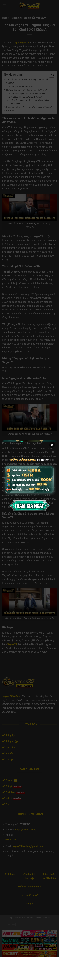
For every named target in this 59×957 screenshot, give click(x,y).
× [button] (52, 445)
